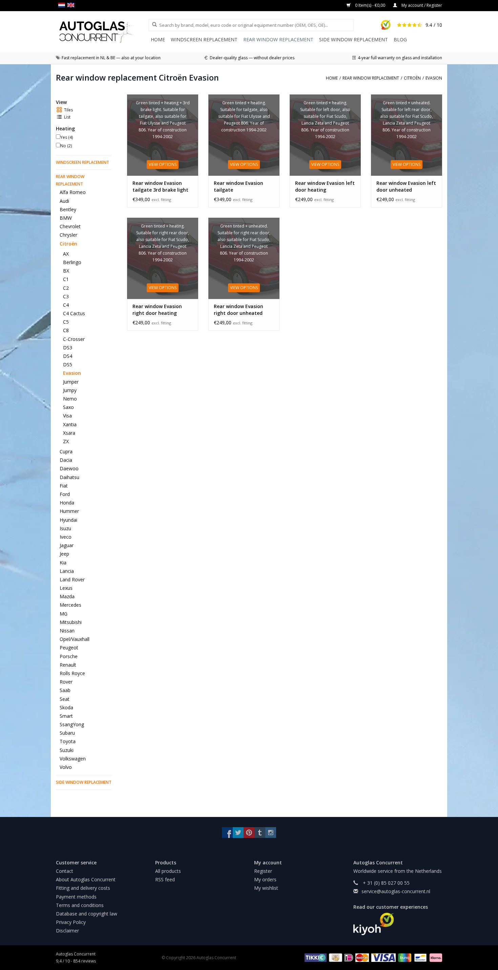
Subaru (67, 733)
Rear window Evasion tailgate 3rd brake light (160, 186)
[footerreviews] (397, 924)
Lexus (66, 588)
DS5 (67, 364)
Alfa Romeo (73, 192)
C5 (66, 322)
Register (263, 871)
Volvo (66, 767)
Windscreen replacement (204, 39)
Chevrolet (70, 226)
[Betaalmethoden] (314, 957)
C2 (66, 288)
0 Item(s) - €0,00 (370, 5)
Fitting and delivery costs (83, 888)
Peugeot (69, 647)
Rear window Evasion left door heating (325, 186)
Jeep (64, 554)
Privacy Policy (71, 922)
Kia (63, 562)
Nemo (70, 398)
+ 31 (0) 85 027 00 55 (385, 883)
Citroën (68, 243)
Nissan (67, 630)
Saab (65, 690)
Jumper (71, 382)
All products (168, 871)
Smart (66, 716)
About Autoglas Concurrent (86, 879)
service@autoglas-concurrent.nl (395, 891)
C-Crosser (74, 339)
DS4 (67, 356)
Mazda (67, 596)
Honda (67, 502)
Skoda (66, 707)
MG (63, 613)
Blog (400, 39)
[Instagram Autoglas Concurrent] (270, 832)
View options (163, 164)
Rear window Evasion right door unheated (238, 309)
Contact (64, 871)
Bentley (68, 209)
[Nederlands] (62, 5)
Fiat (64, 485)
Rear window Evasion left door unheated (406, 186)
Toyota (68, 741)
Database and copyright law (86, 913)
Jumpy (70, 390)
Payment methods (76, 896)
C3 (66, 296)
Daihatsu (69, 477)
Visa (67, 415)
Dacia (66, 460)
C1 (66, 279)
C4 (66, 305)
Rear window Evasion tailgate (238, 186)
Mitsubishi (71, 622)
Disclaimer (67, 930)
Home (158, 39)
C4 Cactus (74, 313)
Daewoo (69, 468)
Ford (65, 494)
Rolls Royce (72, 673)
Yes (66, 137)
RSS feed (165, 879)
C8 (66, 330)
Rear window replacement (278, 39)
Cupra (66, 451)
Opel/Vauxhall (74, 639)
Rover (66, 681)
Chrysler (68, 235)
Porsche (69, 656)
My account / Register (421, 5)
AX (66, 254)
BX (66, 270)
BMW (66, 218)
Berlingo (72, 262)
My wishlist (266, 888)
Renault (68, 665)
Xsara (69, 433)
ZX (66, 441)
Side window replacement (353, 39)
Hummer (69, 511)
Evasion (72, 373)
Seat (64, 699)
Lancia (67, 571)
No (66, 146)
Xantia (70, 424)
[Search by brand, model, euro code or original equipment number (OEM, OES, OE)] (152, 24)
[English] (72, 5)
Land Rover (72, 579)
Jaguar (67, 545)
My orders (265, 879)
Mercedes (70, 605)
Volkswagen (73, 758)
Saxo (68, 407)
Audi (64, 201)
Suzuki (67, 750)
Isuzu (65, 528)
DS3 (67, 347)
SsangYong (72, 724)
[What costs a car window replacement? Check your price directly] (102, 32)
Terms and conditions (80, 905)
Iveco (65, 537)
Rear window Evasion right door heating (157, 309)
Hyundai (68, 520)
